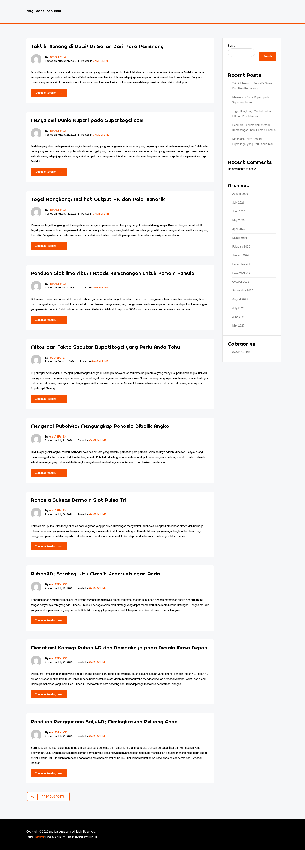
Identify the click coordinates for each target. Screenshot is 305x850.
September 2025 (242, 290)
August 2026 (240, 193)
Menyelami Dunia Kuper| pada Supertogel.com (87, 120)
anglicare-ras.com (43, 11)
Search (232, 45)
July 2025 (238, 308)
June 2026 (238, 211)
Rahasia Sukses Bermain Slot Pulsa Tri (79, 500)
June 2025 (238, 317)
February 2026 (241, 246)
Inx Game (39, 837)
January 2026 (240, 255)
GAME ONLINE (101, 60)
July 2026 (238, 202)
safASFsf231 (59, 57)
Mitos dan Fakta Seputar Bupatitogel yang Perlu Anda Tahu (105, 347)
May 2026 (238, 220)
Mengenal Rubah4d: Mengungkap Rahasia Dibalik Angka (100, 426)
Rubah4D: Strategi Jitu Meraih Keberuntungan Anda (95, 574)
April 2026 (238, 229)
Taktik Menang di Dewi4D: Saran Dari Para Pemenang (97, 46)
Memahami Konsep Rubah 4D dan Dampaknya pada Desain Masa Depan (119, 647)
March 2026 (239, 237)
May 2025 (238, 325)
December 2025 (242, 264)
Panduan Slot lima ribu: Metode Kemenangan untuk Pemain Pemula (113, 273)
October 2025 (240, 281)
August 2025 (240, 299)
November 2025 (242, 273)
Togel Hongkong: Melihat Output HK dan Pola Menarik (98, 199)
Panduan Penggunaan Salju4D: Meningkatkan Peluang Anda (104, 721)
